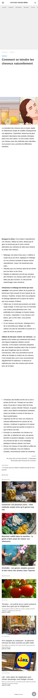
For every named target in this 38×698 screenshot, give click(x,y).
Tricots (33, 7)
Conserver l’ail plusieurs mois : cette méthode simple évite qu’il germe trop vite (18, 507)
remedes (11, 7)
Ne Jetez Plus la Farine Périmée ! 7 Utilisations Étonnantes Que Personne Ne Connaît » (21, 459)
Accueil (4, 7)
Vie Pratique (6, 636)
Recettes (26, 7)
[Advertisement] (19, 29)
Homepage (5, 52)
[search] (35, 3)
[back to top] (34, 694)
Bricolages (19, 7)
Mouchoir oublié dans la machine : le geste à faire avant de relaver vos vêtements (17, 538)
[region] (19, 79)
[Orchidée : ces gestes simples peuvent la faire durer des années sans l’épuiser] (19, 555)
